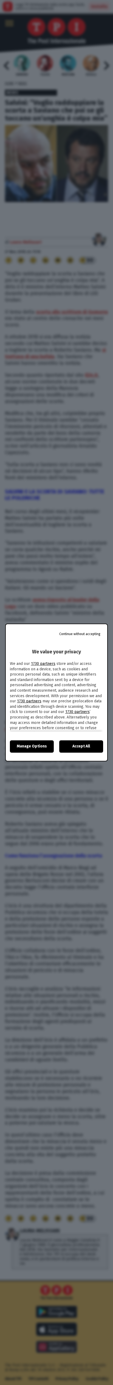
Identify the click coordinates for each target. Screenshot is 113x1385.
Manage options (32, 746)
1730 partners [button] (43, 663)
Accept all (81, 746)
